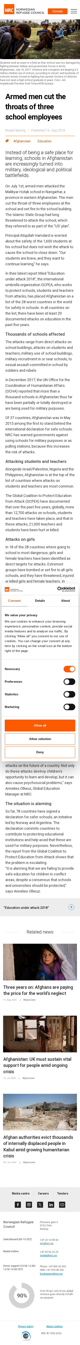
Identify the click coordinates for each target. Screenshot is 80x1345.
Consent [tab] (14, 600)
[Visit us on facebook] (18, 1205)
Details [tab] (40, 600)
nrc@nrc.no (46, 1243)
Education (44, 141)
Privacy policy (25, 1326)
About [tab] (65, 600)
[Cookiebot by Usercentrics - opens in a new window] (57, 589)
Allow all (40, 725)
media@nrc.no (48, 1255)
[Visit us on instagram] (29, 1205)
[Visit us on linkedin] (51, 1205)
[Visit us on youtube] (62, 1205)
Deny (40, 752)
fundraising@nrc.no (51, 1273)
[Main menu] (74, 11)
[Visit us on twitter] (40, 1205)
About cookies (54, 1326)
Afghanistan (22, 141)
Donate (58, 11)
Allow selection (40, 739)
